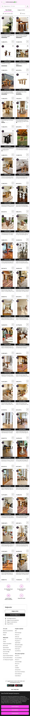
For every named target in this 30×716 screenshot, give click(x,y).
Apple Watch (17, 642)
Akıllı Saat (17, 636)
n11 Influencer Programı (8, 659)
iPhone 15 (17, 655)
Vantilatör (17, 667)
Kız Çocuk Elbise (18, 657)
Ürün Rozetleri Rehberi (8, 657)
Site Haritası (5, 653)
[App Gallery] (19, 685)
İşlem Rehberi (6, 647)
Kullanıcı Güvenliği (7, 649)
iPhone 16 (17, 663)
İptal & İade (5, 645)
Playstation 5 (17, 640)
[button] (7, 31)
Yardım (4, 641)
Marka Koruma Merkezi (8, 630)
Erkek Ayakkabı (18, 646)
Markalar (5, 632)
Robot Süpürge (18, 632)
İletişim (4, 634)
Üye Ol (4, 639)
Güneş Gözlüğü (18, 661)
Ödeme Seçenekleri (7, 643)
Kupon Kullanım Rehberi (8, 655)
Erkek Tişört (17, 648)
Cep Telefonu (18, 650)
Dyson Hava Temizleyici (20, 671)
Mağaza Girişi (15, 611)
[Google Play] (11, 685)
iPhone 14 (17, 634)
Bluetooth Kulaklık (18, 644)
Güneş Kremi (17, 669)
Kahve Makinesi (18, 673)
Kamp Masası (18, 675)
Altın (16, 630)
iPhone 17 (17, 659)
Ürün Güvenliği (6, 651)
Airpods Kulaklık (18, 638)
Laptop (16, 665)
